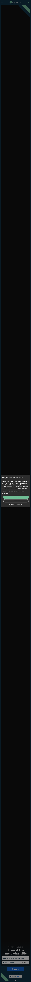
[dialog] (15, 491)
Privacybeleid (5, 493)
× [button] (27, 476)
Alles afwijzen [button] (16, 501)
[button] (15, 504)
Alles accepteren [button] (16, 497)
